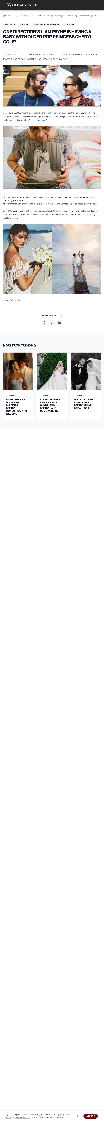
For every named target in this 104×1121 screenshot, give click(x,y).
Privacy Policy (59, 1115)
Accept (90, 1116)
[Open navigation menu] (96, 5)
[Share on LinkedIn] (59, 322)
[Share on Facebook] (44, 322)
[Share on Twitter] (52, 322)
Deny (79, 1116)
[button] (52, 86)
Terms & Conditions (22, 1117)
